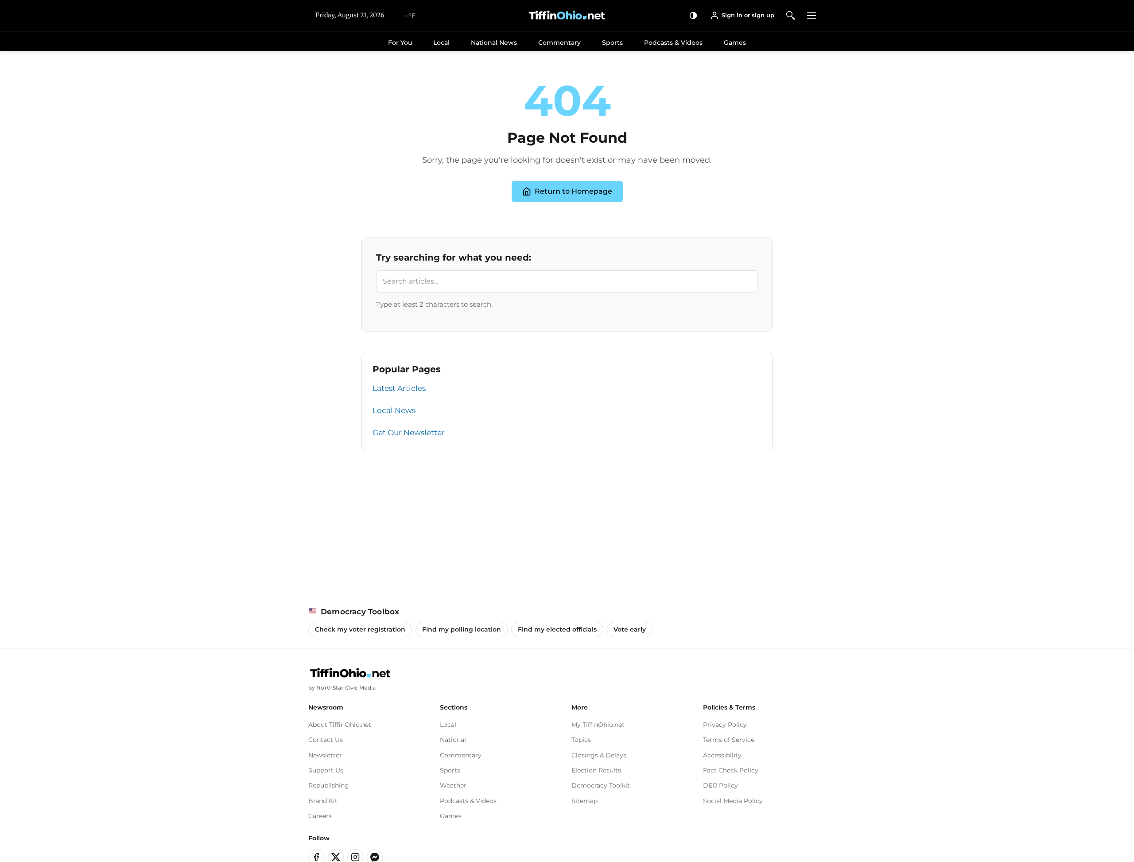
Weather (453, 785)
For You (400, 43)
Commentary (559, 43)
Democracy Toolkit (600, 785)
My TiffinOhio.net (598, 725)
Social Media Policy (733, 801)
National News (494, 43)
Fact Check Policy (730, 770)
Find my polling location (461, 629)
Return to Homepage (573, 191)
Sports (612, 43)
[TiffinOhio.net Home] (350, 673)
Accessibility (722, 755)
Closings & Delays (598, 755)
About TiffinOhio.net (339, 725)
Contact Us (325, 740)
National (453, 740)
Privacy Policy (725, 725)
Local (441, 43)
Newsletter (325, 755)
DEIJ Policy (720, 785)
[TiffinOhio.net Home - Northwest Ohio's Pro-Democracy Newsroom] (567, 15)
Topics (581, 740)
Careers (320, 816)
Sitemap (584, 801)
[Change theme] (693, 15)
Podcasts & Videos (673, 43)
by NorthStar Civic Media (342, 687)
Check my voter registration (360, 629)
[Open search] (791, 15)
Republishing (328, 785)
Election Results (596, 770)
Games (735, 43)
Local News (394, 410)
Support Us (325, 770)
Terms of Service (728, 740)
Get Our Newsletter (409, 432)
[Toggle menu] (812, 15)
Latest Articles (399, 388)
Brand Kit (323, 801)
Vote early (630, 629)
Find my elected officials (557, 629)
